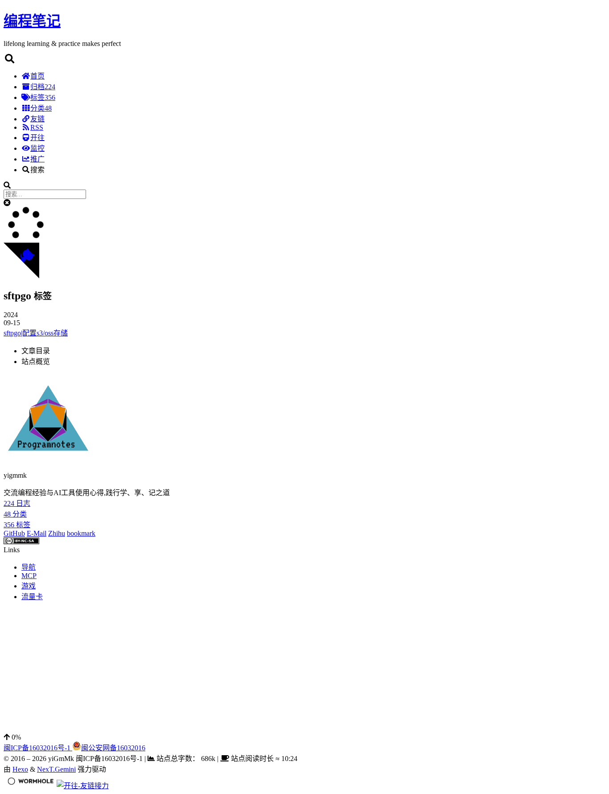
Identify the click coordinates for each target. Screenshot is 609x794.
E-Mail (36, 533)
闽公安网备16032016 (113, 748)
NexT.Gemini (56, 769)
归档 (42, 87)
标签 (42, 97)
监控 (37, 148)
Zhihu (56, 533)
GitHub (14, 533)
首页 (37, 76)
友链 (37, 119)
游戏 (28, 586)
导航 (28, 567)
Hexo (20, 769)
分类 (41, 108)
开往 (37, 137)
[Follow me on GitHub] (21, 276)
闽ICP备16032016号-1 (38, 748)
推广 (37, 159)
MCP (29, 575)
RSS (36, 127)
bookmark (81, 533)
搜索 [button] (37, 170)
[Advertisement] (271, 670)
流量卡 (32, 596)
